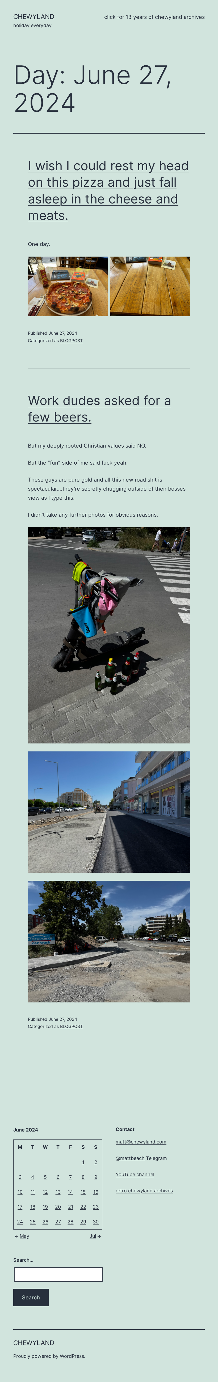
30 (96, 1221)
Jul (93, 1236)
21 (70, 1207)
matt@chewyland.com (141, 1142)
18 (32, 1207)
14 (70, 1192)
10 (20, 1192)
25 (33, 1221)
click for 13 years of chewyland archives (154, 17)
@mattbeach (130, 1158)
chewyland (33, 16)
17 (20, 1207)
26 (45, 1221)
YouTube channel (135, 1174)
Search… (23, 1260)
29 (83, 1221)
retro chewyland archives (144, 1190)
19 (45, 1207)
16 (95, 1192)
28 (70, 1221)
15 (83, 1192)
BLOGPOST (71, 340)
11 (33, 1192)
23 (96, 1207)
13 (58, 1192)
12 (45, 1192)
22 (83, 1207)
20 (58, 1207)
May (24, 1236)
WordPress (72, 1356)
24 (20, 1221)
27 (58, 1221)
